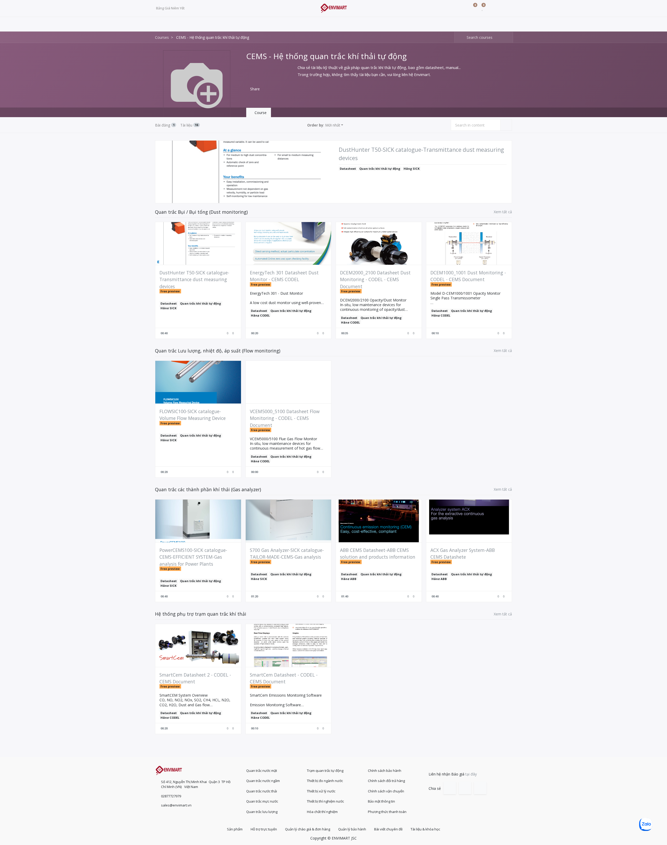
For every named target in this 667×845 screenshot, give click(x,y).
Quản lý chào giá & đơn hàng (307, 829)
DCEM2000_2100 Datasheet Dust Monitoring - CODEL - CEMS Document (375, 279)
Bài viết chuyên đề (388, 829)
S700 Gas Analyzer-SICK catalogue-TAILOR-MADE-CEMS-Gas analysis (287, 553)
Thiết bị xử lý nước (321, 791)
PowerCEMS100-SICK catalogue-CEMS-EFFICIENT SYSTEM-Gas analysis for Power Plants (193, 557)
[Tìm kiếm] (459, 37)
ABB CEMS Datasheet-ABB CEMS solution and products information (377, 553)
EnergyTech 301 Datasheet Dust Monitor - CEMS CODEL (284, 275)
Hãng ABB (348, 579)
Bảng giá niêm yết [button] (170, 8)
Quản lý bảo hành (352, 829)
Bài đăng (165, 125)
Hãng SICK (411, 169)
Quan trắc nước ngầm (263, 780)
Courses (162, 37)
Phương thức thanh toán (387, 811)
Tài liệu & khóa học (425, 829)
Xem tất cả (503, 211)
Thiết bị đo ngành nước (325, 780)
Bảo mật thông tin (381, 801)
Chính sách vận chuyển (386, 791)
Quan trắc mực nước (262, 801)
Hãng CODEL (260, 315)
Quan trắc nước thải (261, 791)
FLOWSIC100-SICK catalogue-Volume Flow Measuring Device (192, 414)
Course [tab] (260, 112)
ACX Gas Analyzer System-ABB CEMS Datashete (462, 553)
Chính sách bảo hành (384, 770)
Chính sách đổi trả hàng (386, 780)
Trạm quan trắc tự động (325, 770)
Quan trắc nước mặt (261, 770)
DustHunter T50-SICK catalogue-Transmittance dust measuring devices (421, 154)
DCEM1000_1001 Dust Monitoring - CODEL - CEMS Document (468, 275)
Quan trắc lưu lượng (261, 811)
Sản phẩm (235, 829)
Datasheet (348, 169)
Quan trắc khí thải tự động (379, 169)
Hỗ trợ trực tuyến (264, 829)
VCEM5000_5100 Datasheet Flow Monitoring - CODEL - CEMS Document (285, 418)
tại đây (471, 774)
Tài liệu (189, 125)
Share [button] (254, 88)
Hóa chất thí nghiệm (322, 811)
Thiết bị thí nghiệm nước (325, 801)
